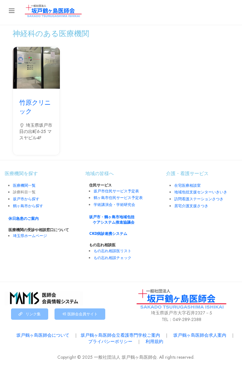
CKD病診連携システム (106, 233)
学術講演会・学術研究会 (114, 204)
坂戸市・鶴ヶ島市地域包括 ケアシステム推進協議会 (112, 219)
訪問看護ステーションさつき (198, 199)
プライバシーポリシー (110, 341)
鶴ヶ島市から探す (28, 206)
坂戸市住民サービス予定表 (116, 191)
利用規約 (154, 341)
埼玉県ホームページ (30, 236)
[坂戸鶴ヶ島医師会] (53, 10)
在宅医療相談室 (187, 185)
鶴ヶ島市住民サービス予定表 (118, 198)
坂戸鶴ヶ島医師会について (42, 335)
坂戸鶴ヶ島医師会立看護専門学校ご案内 (120, 335)
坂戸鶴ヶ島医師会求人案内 (199, 335)
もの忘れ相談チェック (112, 258)
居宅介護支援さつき (191, 206)
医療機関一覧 (24, 185)
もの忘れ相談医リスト (112, 251)
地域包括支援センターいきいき (200, 192)
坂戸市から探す (26, 199)
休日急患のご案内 (22, 218)
